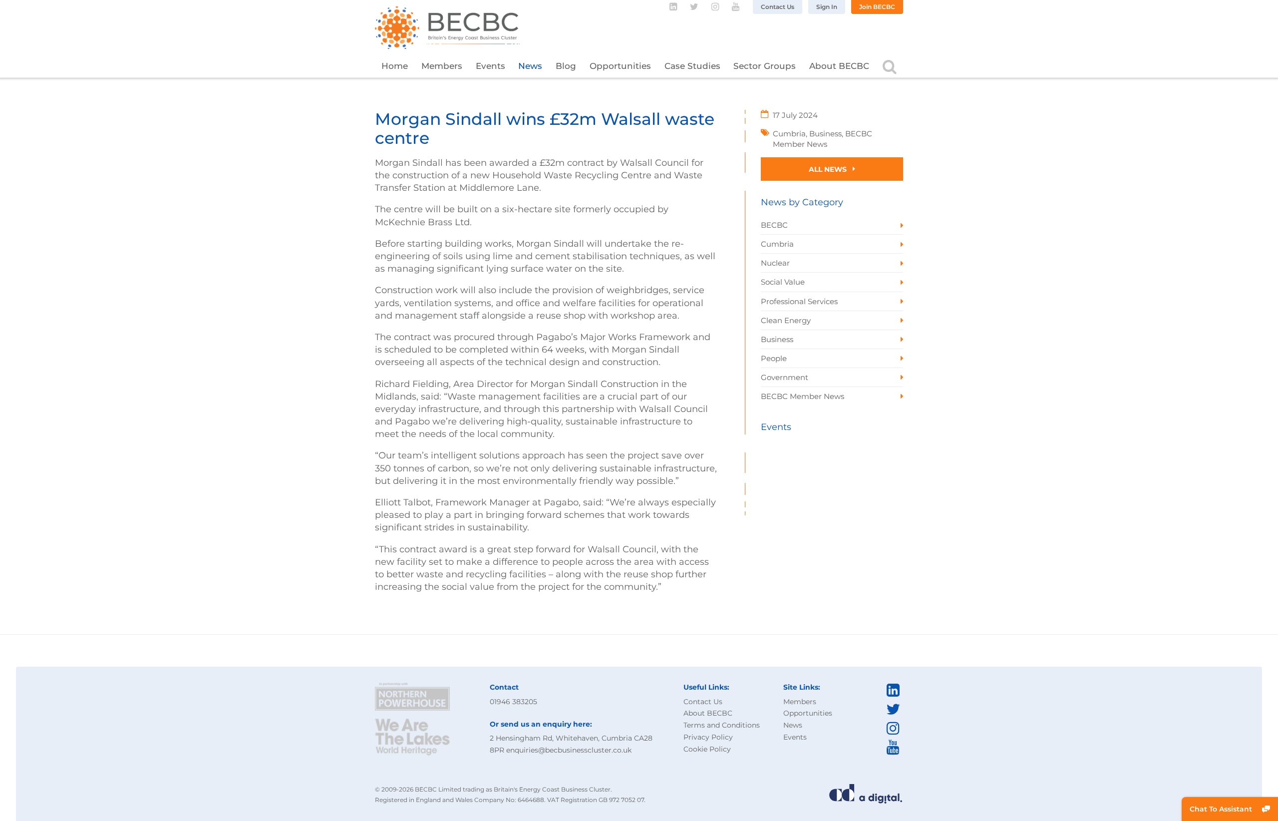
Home (394, 66)
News (530, 66)
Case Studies (692, 66)
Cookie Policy (707, 749)
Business (825, 133)
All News (829, 169)
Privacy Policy (708, 737)
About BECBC (839, 66)
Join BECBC (877, 6)
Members (441, 66)
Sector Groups (764, 66)
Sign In (826, 6)
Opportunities (620, 66)
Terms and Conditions (721, 725)
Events (490, 66)
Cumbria (789, 133)
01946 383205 (513, 701)
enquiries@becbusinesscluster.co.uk (569, 750)
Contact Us (777, 6)
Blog (566, 66)
